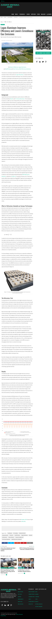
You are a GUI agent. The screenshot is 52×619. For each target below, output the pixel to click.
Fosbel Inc (14, 176)
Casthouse (2, 24)
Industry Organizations (33, 591)
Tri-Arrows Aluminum (20, 98)
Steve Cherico (16, 69)
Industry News (20, 591)
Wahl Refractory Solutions (25, 69)
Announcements (20, 599)
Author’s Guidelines (38, 606)
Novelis (11, 98)
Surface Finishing (11, 567)
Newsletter (31, 604)
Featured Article (22, 533)
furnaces (11, 535)
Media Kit (36, 601)
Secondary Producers (32, 596)
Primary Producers (32, 594)
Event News (20, 594)
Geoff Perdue (8, 69)
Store (36, 599)
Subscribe (37, 596)
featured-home (5, 535)
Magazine (36, 594)
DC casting (16, 533)
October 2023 (24, 519)
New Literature (20, 604)
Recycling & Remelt (21, 567)
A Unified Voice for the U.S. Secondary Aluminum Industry (24, 570)
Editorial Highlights (38, 604)
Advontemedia (14, 613)
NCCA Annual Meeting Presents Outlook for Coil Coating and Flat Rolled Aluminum (8, 571)
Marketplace (20, 601)
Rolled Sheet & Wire (4, 567)
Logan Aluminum (22, 67)
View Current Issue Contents (43, 53)
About (36, 591)
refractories (4, 537)
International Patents (33, 601)
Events (30, 599)
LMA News (19, 596)
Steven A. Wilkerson (14, 67)
